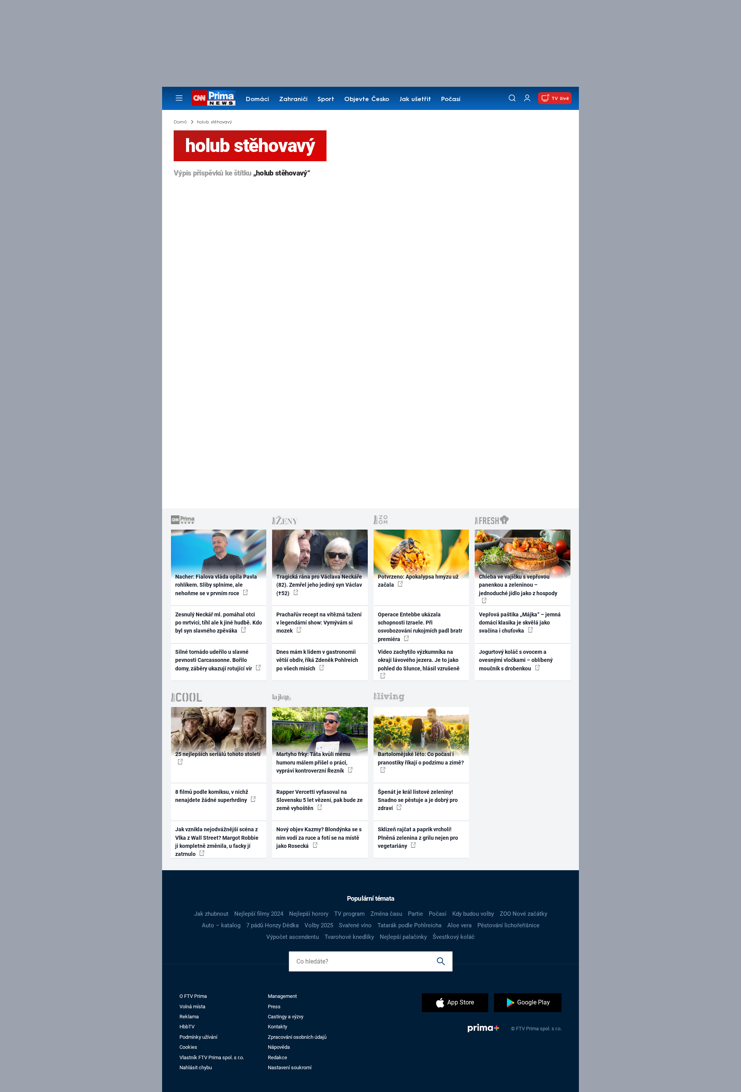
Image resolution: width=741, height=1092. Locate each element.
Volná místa (192, 1006)
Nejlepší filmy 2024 (258, 913)
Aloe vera (459, 925)
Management (282, 996)
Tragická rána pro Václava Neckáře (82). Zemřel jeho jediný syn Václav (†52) (319, 585)
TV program (349, 913)
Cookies (188, 1047)
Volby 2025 (319, 925)
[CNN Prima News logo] (213, 98)
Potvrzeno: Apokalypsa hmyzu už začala (418, 581)
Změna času (386, 913)
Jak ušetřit (415, 99)
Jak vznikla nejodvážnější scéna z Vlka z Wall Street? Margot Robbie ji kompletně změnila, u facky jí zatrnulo (217, 841)
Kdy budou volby (473, 913)
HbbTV (187, 1027)
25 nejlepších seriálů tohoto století (218, 754)
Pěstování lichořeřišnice (508, 925)
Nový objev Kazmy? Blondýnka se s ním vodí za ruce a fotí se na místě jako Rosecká (319, 837)
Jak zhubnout (211, 913)
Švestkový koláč (454, 936)
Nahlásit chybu (195, 1067)
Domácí (257, 99)
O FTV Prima (193, 996)
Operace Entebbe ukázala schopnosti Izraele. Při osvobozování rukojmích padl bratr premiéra (420, 626)
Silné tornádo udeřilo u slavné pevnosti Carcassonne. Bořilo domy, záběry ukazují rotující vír (214, 660)
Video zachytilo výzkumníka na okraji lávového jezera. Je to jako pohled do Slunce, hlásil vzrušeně (419, 660)
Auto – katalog (221, 925)
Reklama (189, 1016)
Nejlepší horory (308, 913)
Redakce (277, 1057)
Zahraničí (293, 99)
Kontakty (277, 1027)
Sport (326, 99)
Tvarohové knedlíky (349, 936)
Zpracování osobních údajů (297, 1037)
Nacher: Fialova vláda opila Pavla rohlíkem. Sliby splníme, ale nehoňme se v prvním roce (216, 585)
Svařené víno (355, 925)
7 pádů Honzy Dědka (272, 925)
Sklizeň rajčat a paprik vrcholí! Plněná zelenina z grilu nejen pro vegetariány (418, 837)
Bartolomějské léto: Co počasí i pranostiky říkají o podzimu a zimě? (421, 758)
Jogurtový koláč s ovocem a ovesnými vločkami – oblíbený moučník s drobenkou (516, 660)
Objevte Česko (366, 99)
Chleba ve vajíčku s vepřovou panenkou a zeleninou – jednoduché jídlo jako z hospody (518, 585)
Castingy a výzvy (285, 1016)
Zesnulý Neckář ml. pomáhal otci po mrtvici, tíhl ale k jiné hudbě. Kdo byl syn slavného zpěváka (218, 622)
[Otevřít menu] (179, 98)
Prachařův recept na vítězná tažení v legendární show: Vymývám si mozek (319, 622)
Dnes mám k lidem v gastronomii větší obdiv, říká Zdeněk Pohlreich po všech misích (317, 660)
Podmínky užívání (198, 1037)
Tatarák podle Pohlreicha (409, 925)
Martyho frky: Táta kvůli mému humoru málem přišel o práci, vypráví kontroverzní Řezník (313, 762)
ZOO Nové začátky (523, 913)
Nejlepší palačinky (403, 936)
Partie (415, 913)
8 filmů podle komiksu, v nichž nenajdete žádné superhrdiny (211, 796)
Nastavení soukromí (289, 1067)
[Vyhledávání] (512, 98)
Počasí (450, 99)
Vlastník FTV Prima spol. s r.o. (211, 1057)
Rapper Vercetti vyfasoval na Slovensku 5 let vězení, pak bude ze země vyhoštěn (319, 800)
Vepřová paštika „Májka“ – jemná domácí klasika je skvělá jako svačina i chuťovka (520, 622)
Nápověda (279, 1047)
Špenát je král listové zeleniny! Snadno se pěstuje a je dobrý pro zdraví (418, 800)
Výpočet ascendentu (292, 936)
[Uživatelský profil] (527, 98)
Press (274, 1006)
